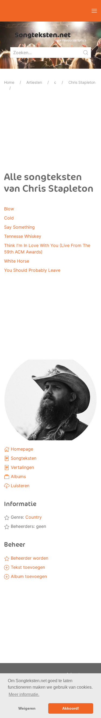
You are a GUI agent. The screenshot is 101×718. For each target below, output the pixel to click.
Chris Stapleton (81, 82)
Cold (9, 218)
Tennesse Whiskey (22, 236)
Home (9, 82)
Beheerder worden (28, 558)
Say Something (19, 227)
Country (33, 517)
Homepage (21, 449)
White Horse (16, 261)
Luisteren (19, 485)
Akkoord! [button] (70, 708)
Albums (17, 476)
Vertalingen (21, 467)
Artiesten (34, 82)
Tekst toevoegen (27, 567)
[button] (94, 11)
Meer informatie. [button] (24, 694)
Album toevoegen (28, 576)
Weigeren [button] (27, 708)
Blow (9, 208)
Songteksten (22, 458)
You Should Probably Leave (32, 270)
